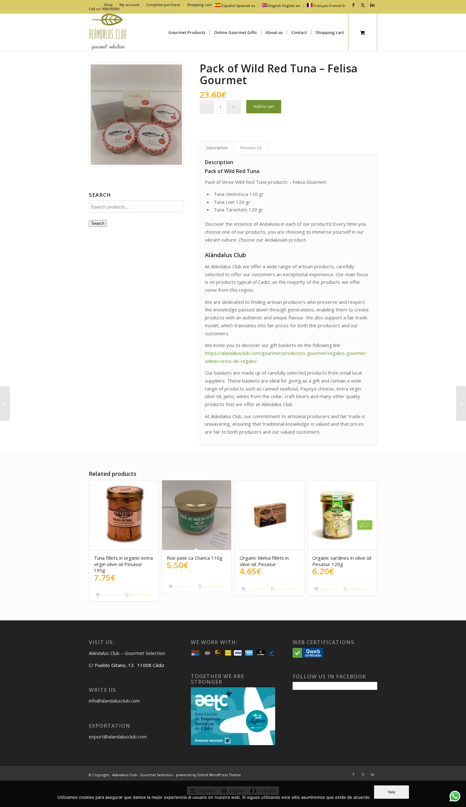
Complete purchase (163, 4)
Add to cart (264, 106)
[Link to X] (362, 5)
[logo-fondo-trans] (107, 32)
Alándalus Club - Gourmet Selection (142, 774)
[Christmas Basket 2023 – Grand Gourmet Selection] (5, 403)
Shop (108, 4)
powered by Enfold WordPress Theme (208, 774)
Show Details (140, 594)
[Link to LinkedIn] (372, 5)
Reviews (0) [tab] (250, 147)
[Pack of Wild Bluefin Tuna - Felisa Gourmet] (136, 115)
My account (129, 4)
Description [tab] (217, 147)
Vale (391, 792)
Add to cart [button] (110, 594)
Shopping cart (199, 4)
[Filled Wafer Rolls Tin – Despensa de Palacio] (461, 403)
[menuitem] (108, 4)
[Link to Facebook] (353, 5)
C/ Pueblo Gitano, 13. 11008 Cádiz (127, 665)
